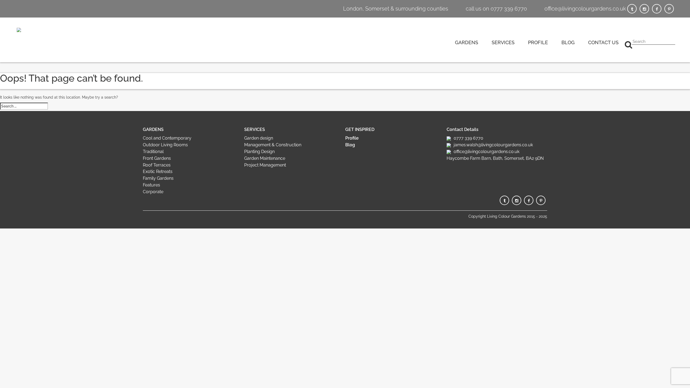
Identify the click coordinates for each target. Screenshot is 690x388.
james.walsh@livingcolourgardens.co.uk (493, 144)
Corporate (153, 191)
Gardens (466, 42)
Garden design (258, 138)
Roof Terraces (157, 165)
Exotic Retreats (157, 171)
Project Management (265, 165)
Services (503, 42)
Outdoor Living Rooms (165, 144)
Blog (568, 42)
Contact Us (603, 42)
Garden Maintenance (264, 158)
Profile (538, 42)
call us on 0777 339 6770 (496, 8)
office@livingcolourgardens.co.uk (585, 8)
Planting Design (259, 151)
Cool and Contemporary (167, 138)
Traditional (153, 151)
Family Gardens (158, 178)
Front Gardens (157, 158)
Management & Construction (272, 144)
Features (151, 185)
